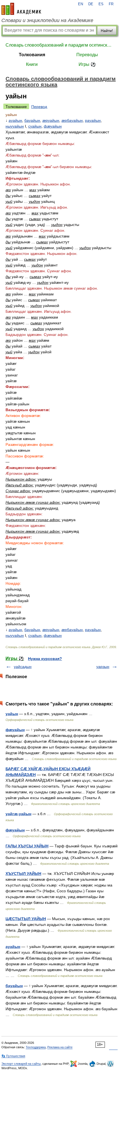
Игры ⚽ (87, 64)
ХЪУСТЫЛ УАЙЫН (23, 873)
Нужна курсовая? (45, 658)
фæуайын (53, 126)
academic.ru (21, 9)
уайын (12, 714)
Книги (32, 64)
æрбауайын (72, 120)
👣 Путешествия (13, 1056)
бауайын (32, 120)
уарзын (102, 666)
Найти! (107, 30)
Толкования (32, 54)
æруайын (50, 120)
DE (90, 4)
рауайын (93, 120)
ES (101, 4)
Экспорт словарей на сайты (21, 1063)
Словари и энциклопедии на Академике (47, 20)
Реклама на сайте (60, 1047)
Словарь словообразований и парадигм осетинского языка (59, 45)
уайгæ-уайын (18, 814)
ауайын (15, 120)
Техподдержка (36, 1047)
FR (111, 4)
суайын (35, 126)
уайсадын (23, 666)
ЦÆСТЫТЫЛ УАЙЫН (26, 919)
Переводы (87, 54)
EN (80, 4)
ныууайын (15, 126)
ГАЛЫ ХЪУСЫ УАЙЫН (27, 846)
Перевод (39, 106)
